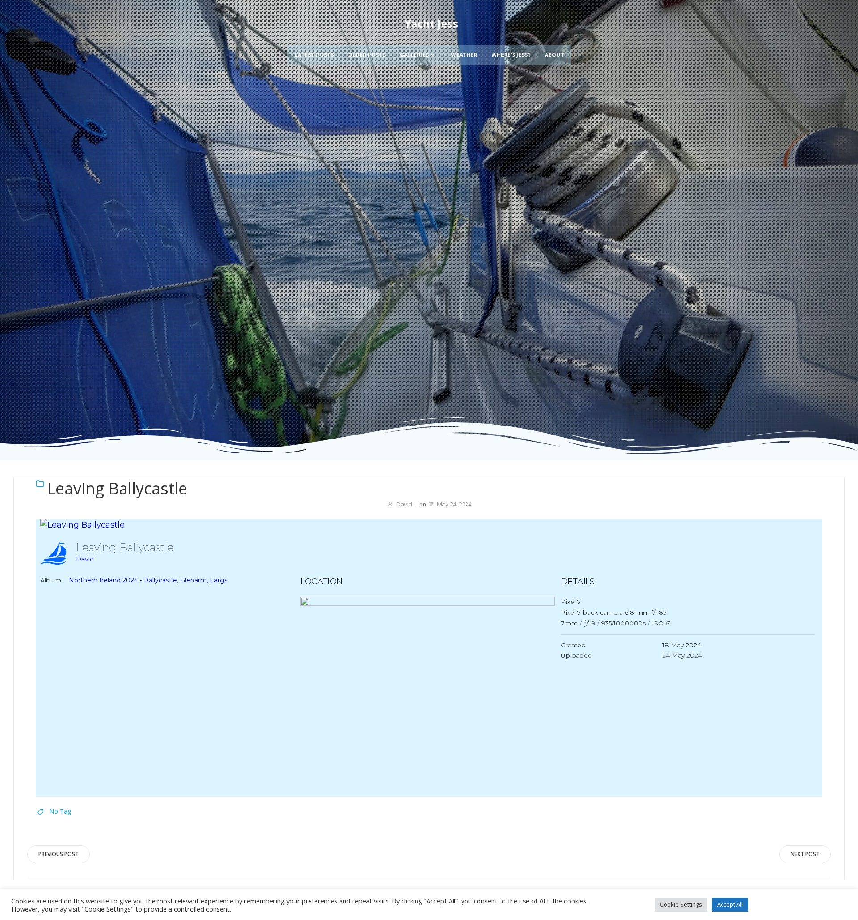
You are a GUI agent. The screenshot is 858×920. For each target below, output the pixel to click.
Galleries (414, 55)
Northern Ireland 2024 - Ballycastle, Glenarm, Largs (148, 580)
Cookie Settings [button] (681, 904)
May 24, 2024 (454, 504)
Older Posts (367, 55)
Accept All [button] (730, 904)
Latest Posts (314, 55)
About (554, 55)
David (404, 504)
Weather (464, 55)
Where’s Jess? (511, 55)
